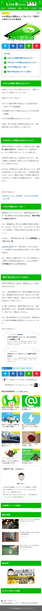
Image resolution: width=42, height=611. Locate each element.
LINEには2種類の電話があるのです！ (19, 58)
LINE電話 (17, 368)
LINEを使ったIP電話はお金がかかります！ (21, 62)
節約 (24, 368)
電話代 (30, 368)
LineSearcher (17, 608)
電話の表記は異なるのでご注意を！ (19, 71)
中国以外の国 (6, 247)
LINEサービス (5, 13)
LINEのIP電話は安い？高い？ (16, 67)
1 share (19, 334)
